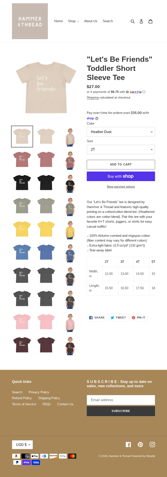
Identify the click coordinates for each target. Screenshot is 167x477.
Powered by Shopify (143, 456)
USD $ (21, 445)
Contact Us (65, 404)
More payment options (121, 186)
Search (17, 392)
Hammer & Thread (119, 456)
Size (90, 141)
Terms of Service (24, 404)
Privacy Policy (39, 392)
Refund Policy (22, 398)
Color (90, 123)
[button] (116, 92)
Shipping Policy (49, 398)
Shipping (93, 97)
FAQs (47, 404)
